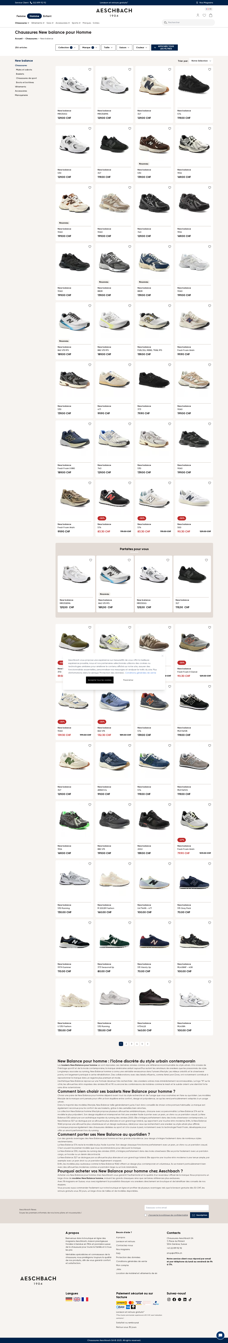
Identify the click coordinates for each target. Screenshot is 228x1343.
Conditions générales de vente (140, 673)
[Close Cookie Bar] (162, 655)
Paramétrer (128, 680)
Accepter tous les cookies (99, 680)
